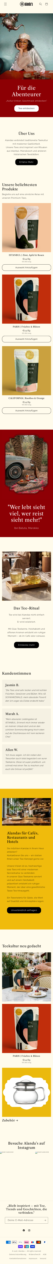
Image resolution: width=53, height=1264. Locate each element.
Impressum (33, 1258)
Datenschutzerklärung (17, 1254)
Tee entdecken (26, 108)
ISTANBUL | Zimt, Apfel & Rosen (26, 255)
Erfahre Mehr (26, 162)
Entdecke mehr (26, 645)
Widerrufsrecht (34, 1254)
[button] (5, 4)
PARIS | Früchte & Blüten (26, 326)
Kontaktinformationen (17, 1258)
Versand (43, 1258)
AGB (44, 1254)
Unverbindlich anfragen (24, 910)
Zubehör (8, 1120)
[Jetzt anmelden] (45, 1220)
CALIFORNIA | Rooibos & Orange (26, 398)
